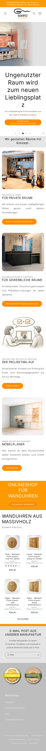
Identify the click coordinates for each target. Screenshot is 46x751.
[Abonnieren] (38, 655)
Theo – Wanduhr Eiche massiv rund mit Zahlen (12, 556)
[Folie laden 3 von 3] (26, 133)
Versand (36, 739)
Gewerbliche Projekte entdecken (22, 304)
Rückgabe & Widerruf (14, 720)
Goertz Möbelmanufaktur (19, 735)
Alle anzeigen (23, 619)
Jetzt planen (12, 468)
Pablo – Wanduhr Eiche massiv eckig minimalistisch (34, 601)
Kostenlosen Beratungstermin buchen (22, 122)
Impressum (10, 702)
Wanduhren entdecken (23, 504)
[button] (5, 13)
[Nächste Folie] (30, 133)
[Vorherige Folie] (15, 133)
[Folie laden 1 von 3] (19, 133)
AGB (7, 714)
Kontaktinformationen (19, 743)
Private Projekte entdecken (19, 222)
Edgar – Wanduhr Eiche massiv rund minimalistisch (12, 601)
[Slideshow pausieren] (43, 133)
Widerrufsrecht (37, 735)
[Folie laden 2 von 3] (23, 133)
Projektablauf (12, 386)
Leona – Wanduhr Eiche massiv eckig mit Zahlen (34, 556)
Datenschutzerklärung (15, 708)
